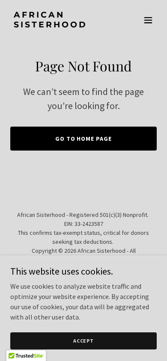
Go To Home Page (83, 138)
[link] (61, 25)
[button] (148, 20)
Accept (83, 340)
